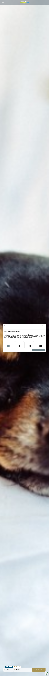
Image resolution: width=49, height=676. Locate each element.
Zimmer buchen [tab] (9, 666)
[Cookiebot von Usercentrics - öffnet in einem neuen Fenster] (41, 325)
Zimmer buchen (39, 669)
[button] (46, 673)
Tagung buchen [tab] (17, 666)
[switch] (19, 346)
